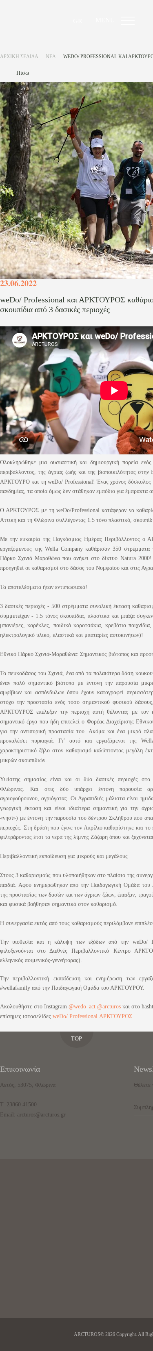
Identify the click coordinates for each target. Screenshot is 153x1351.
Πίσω (22, 73)
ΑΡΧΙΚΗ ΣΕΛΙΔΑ (19, 56)
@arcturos (109, 1006)
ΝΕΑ (51, 56)
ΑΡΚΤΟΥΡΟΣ (115, 1016)
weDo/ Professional (75, 1016)
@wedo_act (82, 1006)
